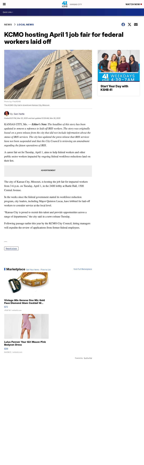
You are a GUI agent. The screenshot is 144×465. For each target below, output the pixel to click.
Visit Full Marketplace (83, 269)
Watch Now (133, 4)
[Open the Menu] (4, 4)
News (8, 24)
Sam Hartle (19, 114)
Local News (25, 24)
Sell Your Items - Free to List (38, 270)
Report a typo (11, 248)
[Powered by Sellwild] (88, 358)
